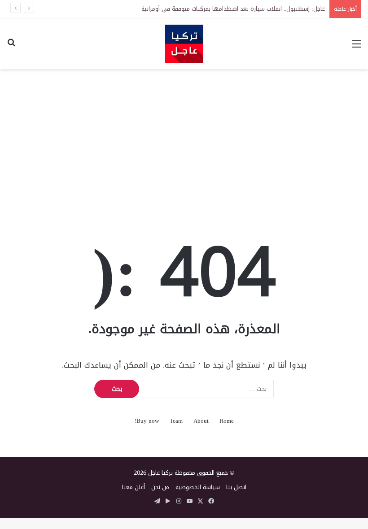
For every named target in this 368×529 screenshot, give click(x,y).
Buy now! (147, 420)
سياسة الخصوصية (197, 487)
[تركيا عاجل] (184, 44)
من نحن (160, 487)
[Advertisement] (184, 141)
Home (226, 420)
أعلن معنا (133, 487)
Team (176, 420)
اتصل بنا (236, 487)
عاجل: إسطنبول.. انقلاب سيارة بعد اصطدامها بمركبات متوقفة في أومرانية (233, 8)
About (201, 420)
